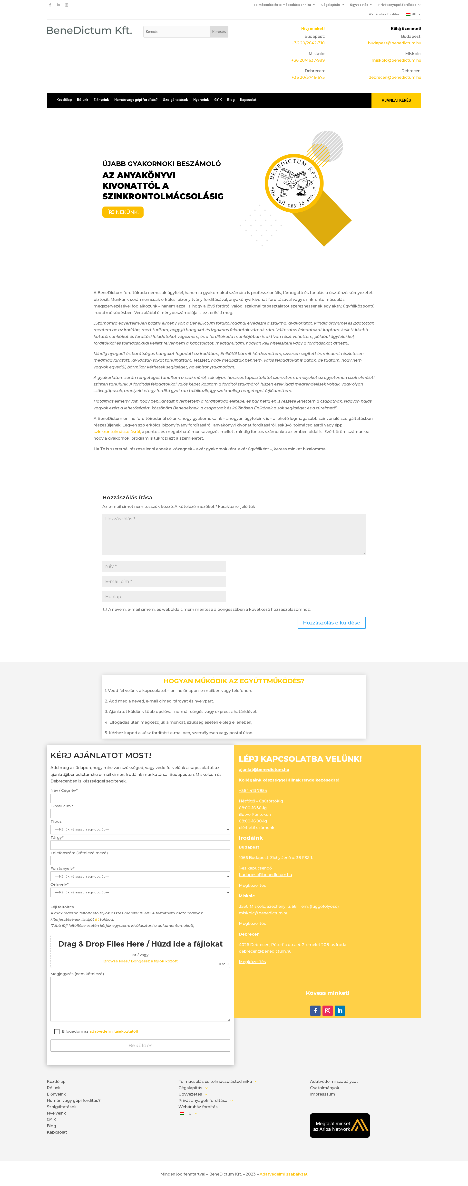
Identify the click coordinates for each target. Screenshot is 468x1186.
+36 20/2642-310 (308, 43)
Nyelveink (201, 100)
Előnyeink (101, 100)
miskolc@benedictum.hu (396, 60)
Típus (56, 821)
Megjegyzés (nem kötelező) (77, 973)
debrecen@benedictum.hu (395, 77)
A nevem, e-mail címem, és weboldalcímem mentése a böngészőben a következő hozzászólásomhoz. (209, 609)
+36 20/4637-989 (308, 60)
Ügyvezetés (359, 5)
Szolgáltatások (175, 100)
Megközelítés (252, 885)
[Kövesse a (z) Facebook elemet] (50, 5)
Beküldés (140, 1045)
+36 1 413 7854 (253, 790)
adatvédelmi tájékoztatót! (113, 1031)
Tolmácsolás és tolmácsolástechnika (282, 5)
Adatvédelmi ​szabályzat (284, 1174)
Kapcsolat (248, 100)
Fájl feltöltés (139, 935)
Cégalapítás (330, 5)
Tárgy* (57, 837)
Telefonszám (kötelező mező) (79, 852)
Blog (231, 100)
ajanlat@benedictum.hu (264, 769)
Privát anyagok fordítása (397, 5)
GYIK (218, 100)
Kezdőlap (64, 100)
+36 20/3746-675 (308, 77)
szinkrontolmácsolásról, (117, 431)
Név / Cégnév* (64, 790)
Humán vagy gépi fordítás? (136, 100)
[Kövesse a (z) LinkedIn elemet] (58, 5)
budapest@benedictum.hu (394, 43)
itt (97, 919)
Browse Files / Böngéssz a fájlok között (140, 961)
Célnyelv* (59, 884)
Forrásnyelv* (62, 868)
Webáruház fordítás (384, 14)
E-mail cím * (61, 806)
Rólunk (82, 100)
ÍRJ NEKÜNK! (123, 212)
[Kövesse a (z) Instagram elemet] (66, 5)
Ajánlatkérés (396, 100)
